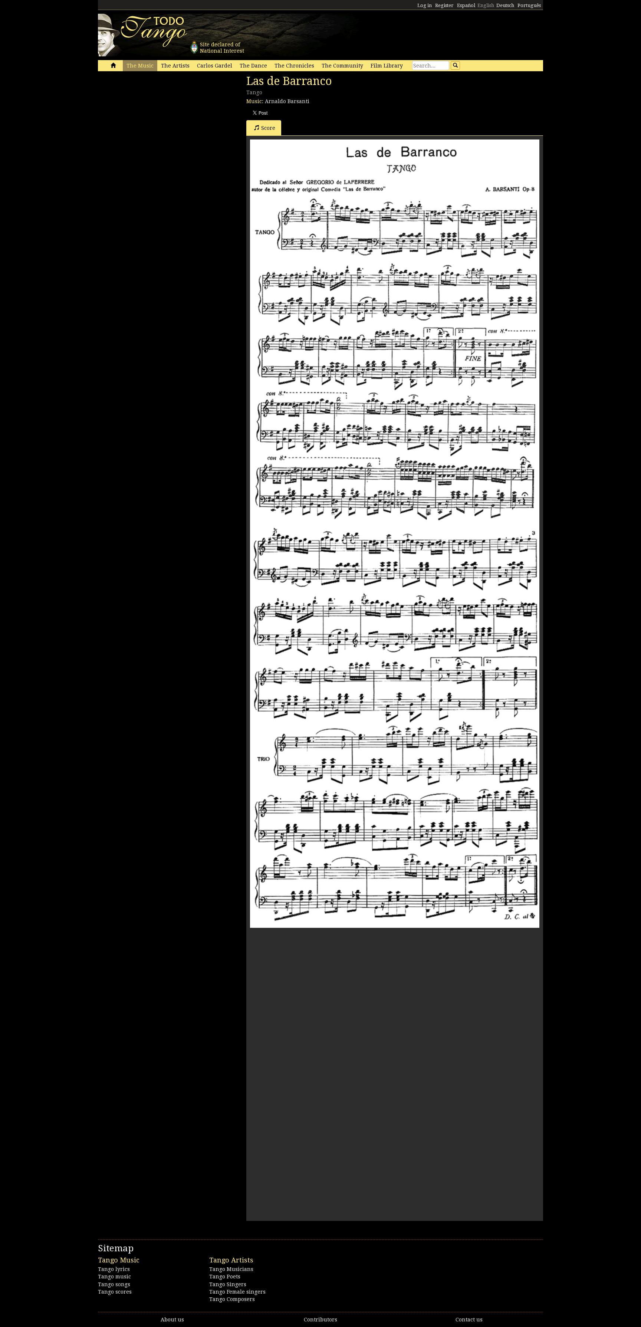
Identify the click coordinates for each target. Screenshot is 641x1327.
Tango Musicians (231, 1269)
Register (444, 5)
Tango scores (115, 1292)
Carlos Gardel (214, 66)
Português (529, 5)
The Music (140, 66)
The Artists (175, 66)
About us (172, 1320)
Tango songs (114, 1284)
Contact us (469, 1320)
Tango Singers (227, 1284)
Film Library (387, 66)
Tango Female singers (237, 1292)
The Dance (253, 66)
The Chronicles (294, 66)
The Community (342, 66)
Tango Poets (224, 1277)
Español (466, 5)
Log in (424, 5)
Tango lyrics (114, 1269)
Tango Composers (232, 1299)
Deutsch (505, 5)
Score (268, 128)
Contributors (320, 1320)
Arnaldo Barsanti (287, 101)
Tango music (114, 1277)
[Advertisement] (153, 125)
